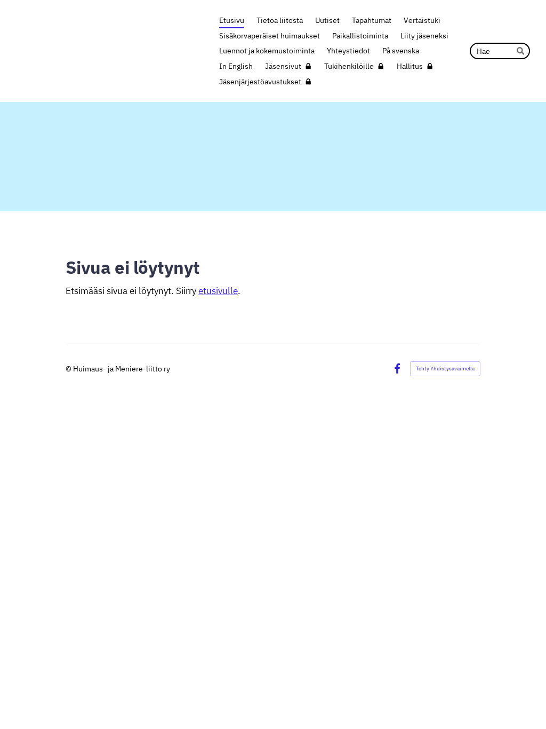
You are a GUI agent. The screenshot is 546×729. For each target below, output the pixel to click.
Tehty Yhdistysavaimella (445, 368)
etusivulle (218, 291)
